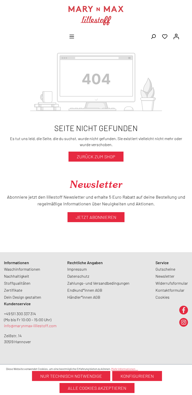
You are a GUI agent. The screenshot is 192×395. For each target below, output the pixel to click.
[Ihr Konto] (176, 36)
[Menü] (72, 36)
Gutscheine (165, 269)
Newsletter (165, 276)
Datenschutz (78, 276)
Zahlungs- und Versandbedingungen (98, 283)
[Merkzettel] (164, 36)
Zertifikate (13, 290)
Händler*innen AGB (83, 297)
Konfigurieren (137, 376)
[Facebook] (183, 310)
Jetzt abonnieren (96, 217)
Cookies (163, 297)
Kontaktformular (170, 290)
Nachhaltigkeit (16, 276)
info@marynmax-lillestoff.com (30, 325)
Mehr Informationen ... (124, 368)
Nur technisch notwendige (71, 376)
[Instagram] (183, 322)
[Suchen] (153, 36)
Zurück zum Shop (96, 156)
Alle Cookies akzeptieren (97, 388)
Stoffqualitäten (17, 283)
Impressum (77, 269)
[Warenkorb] (185, 34)
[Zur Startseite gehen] (96, 15)
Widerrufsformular (172, 283)
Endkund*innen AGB (84, 290)
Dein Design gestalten (22, 297)
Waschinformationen (22, 269)
